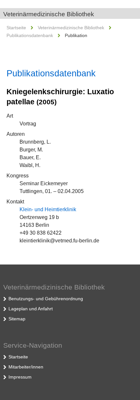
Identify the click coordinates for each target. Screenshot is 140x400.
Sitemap (16, 318)
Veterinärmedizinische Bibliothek (48, 14)
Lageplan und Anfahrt (30, 308)
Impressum (20, 377)
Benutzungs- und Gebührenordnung (45, 298)
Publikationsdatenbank (30, 35)
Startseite (16, 27)
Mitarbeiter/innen (25, 366)
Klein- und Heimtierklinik (48, 209)
